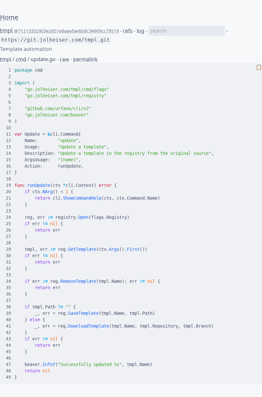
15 (8, 159)
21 (8, 198)
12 (8, 140)
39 (8, 313)
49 (8, 377)
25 (8, 223)
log (140, 30)
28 (8, 242)
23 (8, 210)
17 (8, 172)
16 (8, 166)
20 (8, 191)
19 (8, 185)
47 (8, 364)
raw (64, 59)
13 (8, 146)
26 (8, 230)
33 (8, 274)
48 (8, 370)
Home (9, 17)
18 (8, 178)
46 (8, 358)
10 (8, 127)
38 (8, 306)
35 (8, 287)
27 (8, 236)
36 (8, 294)
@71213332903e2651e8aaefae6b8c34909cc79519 (66, 31)
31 (8, 262)
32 (8, 268)
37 (8, 300)
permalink (85, 59)
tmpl (6, 30)
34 (8, 281)
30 (8, 255)
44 (8, 345)
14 (8, 153)
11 (8, 134)
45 (8, 351)
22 (8, 204)
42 (8, 332)
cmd (21, 59)
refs (128, 30)
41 (8, 326)
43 (8, 338)
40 (8, 319)
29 (8, 249)
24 (8, 217)
